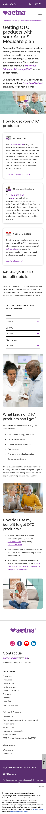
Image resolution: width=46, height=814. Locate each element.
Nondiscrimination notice (14, 731)
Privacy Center (38, 809)
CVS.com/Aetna (17, 144)
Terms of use (8, 727)
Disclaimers (8, 716)
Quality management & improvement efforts (22, 720)
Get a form (7, 701)
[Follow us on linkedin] (33, 643)
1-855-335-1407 (11, 658)
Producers (7, 679)
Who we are (8, 750)
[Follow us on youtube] (26, 643)
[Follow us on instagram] (12, 643)
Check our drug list (11, 690)
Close (41, 786)
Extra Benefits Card (33, 83)
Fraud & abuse (9, 734)
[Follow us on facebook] (19, 643)
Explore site (8, 4)
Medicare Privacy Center (19, 811)
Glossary (6, 697)
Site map (7, 694)
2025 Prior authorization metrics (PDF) (19, 738)
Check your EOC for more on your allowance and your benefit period (24, 566)
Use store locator (13, 261)
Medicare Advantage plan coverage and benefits (23, 20)
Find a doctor (8, 683)
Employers (7, 676)
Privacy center (9, 723)
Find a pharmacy (10, 687)
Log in (35, 3)
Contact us (7, 753)
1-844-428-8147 (16, 195)
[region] (23, 798)
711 (12, 198)
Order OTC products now (17, 174)
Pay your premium (11, 705)
